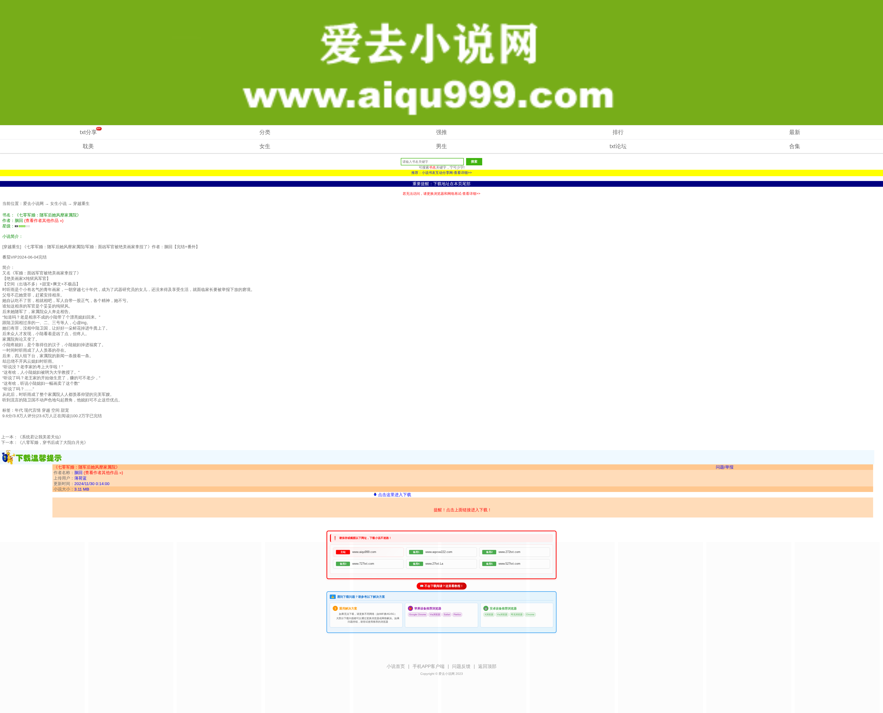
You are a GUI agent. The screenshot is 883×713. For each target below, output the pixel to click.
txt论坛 (618, 146)
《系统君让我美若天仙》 (40, 437)
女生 (264, 146)
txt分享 (90, 131)
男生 (441, 146)
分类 (264, 132)
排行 (618, 132)
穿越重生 (81, 203)
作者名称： (88, 472)
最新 (794, 132)
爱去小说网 (33, 203)
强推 (441, 132)
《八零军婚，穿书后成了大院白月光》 (53, 442)
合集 (794, 146)
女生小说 (58, 203)
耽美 (88, 146)
